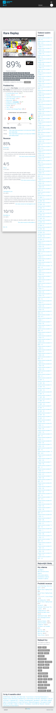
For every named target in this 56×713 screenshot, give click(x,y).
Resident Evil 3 (22, 698)
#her (13, 78)
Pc (39, 647)
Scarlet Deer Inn (42, 610)
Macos (40, 653)
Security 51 (40, 605)
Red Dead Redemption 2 (41, 697)
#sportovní (19, 74)
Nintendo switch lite (43, 650)
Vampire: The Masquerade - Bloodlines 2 (29, 700)
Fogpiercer (40, 624)
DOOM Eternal (6, 697)
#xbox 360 (6, 76)
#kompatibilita (23, 78)
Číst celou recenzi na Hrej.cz (28, 180)
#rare (32, 76)
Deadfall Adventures (11, 104)
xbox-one (27, 82)
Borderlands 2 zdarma (43, 577)
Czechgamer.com (7, 191)
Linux (46, 653)
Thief (7, 107)
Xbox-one (41, 664)
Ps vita (46, 684)
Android (41, 661)
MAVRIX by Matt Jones (43, 612)
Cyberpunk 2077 (14, 700)
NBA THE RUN (41, 631)
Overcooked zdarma (43, 575)
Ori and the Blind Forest (12, 93)
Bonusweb (6, 147)
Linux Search (15, 705)
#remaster (13, 74)
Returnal (42, 704)
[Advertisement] (28, 19)
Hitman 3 (21, 704)
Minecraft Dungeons (34, 702)
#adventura (6, 74)
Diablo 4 (16, 704)
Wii (45, 679)
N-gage (40, 684)
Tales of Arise (41, 635)
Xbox (40, 679)
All (49, 690)
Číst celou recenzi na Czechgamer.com (25, 204)
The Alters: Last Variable (44, 626)
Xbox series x (42, 690)
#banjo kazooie (7, 78)
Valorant (47, 704)
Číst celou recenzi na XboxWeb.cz (26, 222)
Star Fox (40, 630)
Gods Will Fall (35, 704)
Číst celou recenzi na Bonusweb (27, 156)
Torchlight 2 (41, 570)
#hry (17, 78)
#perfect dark (30, 78)
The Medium (28, 704)
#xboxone (17, 76)
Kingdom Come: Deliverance (10, 698)
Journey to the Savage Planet (13, 109)
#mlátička (31, 74)
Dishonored (9, 100)
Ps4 (44, 647)
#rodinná (25, 74)
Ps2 (40, 667)
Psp (40, 676)
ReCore (8, 95)
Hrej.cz (5, 167)
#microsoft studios (25, 76)
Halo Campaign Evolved (44, 617)
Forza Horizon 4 (30, 697)
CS (6, 227)
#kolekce (12, 76)
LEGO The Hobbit (10, 98)
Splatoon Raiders (42, 621)
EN (4, 227)
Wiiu (50, 679)
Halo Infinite (44, 700)
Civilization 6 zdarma (43, 578)
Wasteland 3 (44, 698)
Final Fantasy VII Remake (33, 698)
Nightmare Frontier (42, 616)
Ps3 (40, 670)
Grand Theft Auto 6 (23, 702)
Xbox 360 (46, 667)
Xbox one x (48, 661)
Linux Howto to (7, 705)
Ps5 (47, 664)
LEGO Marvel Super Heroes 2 (13, 96)
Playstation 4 (42, 658)
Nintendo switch (43, 673)
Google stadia (42, 687)
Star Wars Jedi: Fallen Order (18, 697)
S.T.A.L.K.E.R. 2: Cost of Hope (45, 596)
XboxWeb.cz (6, 215)
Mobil (45, 676)
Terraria (8, 105)
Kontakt (6, 709)
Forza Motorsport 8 (13, 702)
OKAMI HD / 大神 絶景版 (12, 102)
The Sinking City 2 (42, 600)
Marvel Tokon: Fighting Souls (45, 589)
